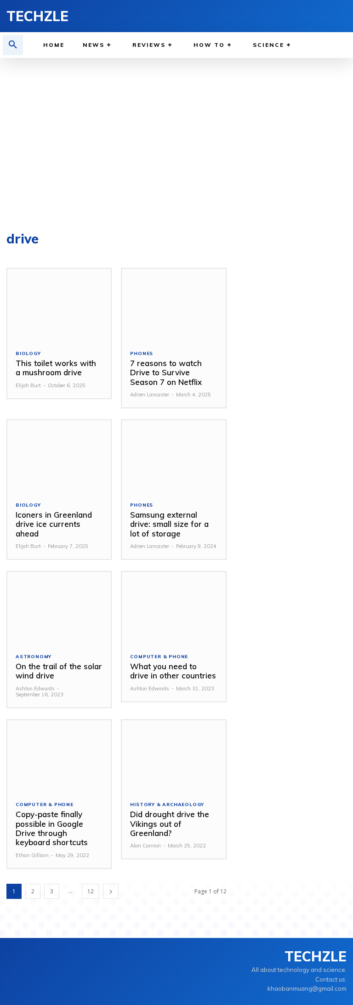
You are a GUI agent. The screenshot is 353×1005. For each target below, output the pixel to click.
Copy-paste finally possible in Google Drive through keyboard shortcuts (52, 828)
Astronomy (33, 657)
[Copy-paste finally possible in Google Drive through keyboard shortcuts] (59, 756)
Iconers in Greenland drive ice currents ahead (54, 524)
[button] (13, 45)
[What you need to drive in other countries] (173, 608)
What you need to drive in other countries (173, 670)
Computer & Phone (159, 657)
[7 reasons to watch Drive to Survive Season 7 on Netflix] (173, 305)
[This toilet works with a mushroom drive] (59, 305)
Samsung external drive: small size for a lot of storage (169, 524)
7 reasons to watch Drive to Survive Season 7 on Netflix (166, 372)
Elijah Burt (28, 385)
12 (90, 891)
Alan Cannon (145, 845)
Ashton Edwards (35, 688)
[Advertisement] (176, 140)
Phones (141, 353)
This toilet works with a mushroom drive (56, 367)
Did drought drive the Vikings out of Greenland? (169, 823)
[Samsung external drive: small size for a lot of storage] (173, 456)
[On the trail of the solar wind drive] (59, 608)
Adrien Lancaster (149, 394)
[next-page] (111, 891)
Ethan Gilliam (32, 855)
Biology (28, 353)
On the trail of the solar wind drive (59, 670)
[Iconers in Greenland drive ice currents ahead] (59, 456)
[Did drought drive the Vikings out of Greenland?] (173, 756)
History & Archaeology (167, 804)
